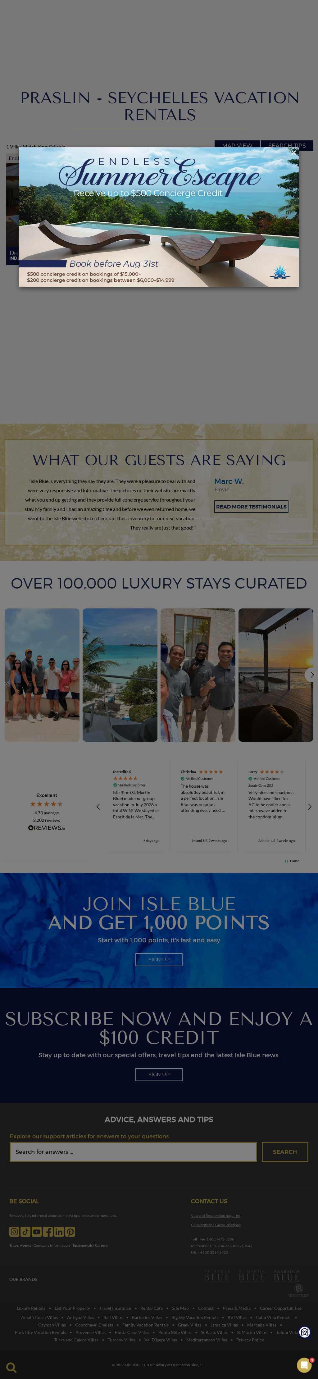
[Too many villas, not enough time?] (305, 1333)
